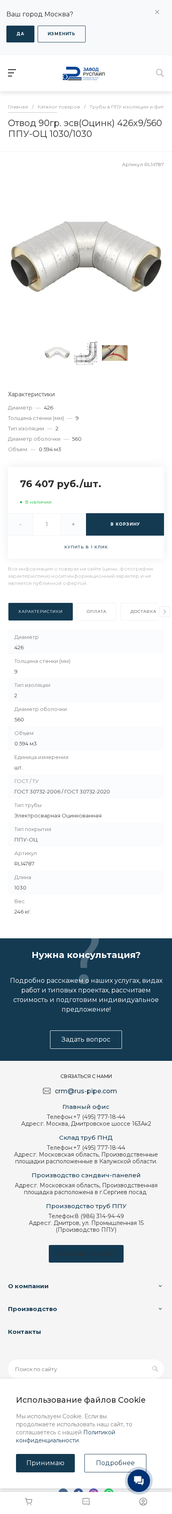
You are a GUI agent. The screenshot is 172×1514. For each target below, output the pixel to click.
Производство (32, 1309)
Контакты (24, 1331)
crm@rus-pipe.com (86, 1091)
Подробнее (115, 1463)
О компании (28, 1286)
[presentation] (165, 611)
